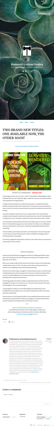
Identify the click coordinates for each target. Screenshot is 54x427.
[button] (15, 171)
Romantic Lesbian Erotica (27, 64)
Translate (48, 418)
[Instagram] (31, 71)
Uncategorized (19, 141)
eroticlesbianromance (8, 141)
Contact (32, 122)
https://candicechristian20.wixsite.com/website (27, 307)
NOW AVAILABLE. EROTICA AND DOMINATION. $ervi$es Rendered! (34, 383)
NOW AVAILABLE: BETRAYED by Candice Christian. (14, 381)
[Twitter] (28, 71)
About (26, 122)
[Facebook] (23, 71)
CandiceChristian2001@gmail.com (27, 314)
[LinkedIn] (26, 71)
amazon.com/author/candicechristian (27, 146)
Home (21, 122)
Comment (47, 404)
